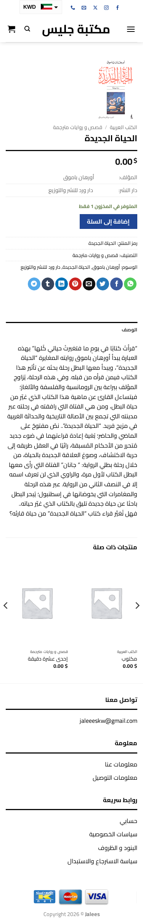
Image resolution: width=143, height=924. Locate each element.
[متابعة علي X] (95, 8)
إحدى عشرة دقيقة (48, 659)
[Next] (6, 621)
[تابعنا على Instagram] (106, 8)
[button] (130, 29)
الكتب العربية (123, 127)
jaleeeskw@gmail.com (108, 720)
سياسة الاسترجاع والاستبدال (102, 861)
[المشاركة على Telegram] (34, 284)
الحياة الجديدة (76, 266)
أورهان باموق (106, 266)
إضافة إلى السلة (108, 221)
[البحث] (27, 29)
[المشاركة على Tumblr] (48, 284)
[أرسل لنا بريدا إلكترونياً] (84, 8)
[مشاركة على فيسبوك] (116, 284)
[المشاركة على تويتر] (102, 284)
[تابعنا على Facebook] (117, 8)
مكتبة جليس (76, 29)
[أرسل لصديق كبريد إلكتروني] (89, 284)
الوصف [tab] (129, 329)
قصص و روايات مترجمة (77, 127)
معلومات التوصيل (115, 777)
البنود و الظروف (117, 847)
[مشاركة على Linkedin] (61, 284)
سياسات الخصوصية (113, 834)
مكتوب (129, 659)
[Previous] (136, 621)
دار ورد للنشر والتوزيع (40, 266)
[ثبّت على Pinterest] (75, 284)
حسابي (128, 820)
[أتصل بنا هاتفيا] (73, 8)
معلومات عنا (121, 764)
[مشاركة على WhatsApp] (130, 284)
